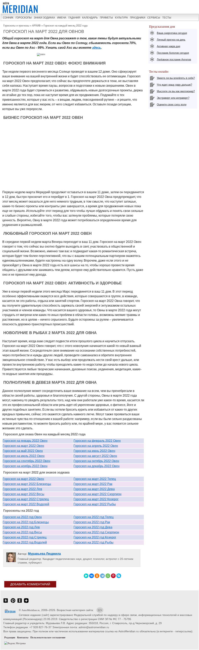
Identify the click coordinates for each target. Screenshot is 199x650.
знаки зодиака (44, 17)
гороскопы (24, 17)
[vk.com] (6, 602)
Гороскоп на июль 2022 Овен (24, 456)
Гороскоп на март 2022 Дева (94, 489)
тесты (166, 17)
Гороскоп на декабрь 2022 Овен (96, 466)
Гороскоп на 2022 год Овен (22, 517)
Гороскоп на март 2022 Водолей (26, 504)
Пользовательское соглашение (47, 637)
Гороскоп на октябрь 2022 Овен (96, 461)
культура (121, 17)
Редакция (9, 637)
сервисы (153, 17)
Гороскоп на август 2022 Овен (95, 456)
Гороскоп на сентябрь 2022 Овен (26, 461)
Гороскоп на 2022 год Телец (93, 517)
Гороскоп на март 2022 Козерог (96, 499)
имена (61, 17)
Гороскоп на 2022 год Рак (91, 522)
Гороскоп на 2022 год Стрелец (24, 537)
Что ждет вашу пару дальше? (174, 84)
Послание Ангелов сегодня (173, 52)
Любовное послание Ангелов (174, 59)
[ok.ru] (20, 602)
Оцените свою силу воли (171, 104)
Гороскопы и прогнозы (16, 25)
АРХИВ (36, 25)
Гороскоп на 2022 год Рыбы (93, 542)
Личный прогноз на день (171, 39)
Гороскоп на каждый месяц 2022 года (65, 25)
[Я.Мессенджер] (86, 575)
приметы (106, 17)
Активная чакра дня (168, 46)
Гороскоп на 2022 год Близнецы (26, 522)
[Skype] (118, 575)
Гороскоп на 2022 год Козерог (94, 537)
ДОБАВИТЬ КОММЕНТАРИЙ (30, 584)
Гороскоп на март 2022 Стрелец (26, 499)
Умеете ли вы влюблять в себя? (176, 78)
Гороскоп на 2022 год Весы (22, 532)
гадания (74, 17)
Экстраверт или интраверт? (173, 97)
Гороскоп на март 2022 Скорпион (97, 494)
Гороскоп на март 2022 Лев (22, 489)
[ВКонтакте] (91, 575)
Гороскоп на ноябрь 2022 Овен (25, 466)
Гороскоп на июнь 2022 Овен (94, 450)
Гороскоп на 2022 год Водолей (25, 542)
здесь (96, 47)
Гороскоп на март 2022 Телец (94, 479)
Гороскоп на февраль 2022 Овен (97, 440)
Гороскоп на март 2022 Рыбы (94, 504)
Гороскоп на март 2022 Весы (23, 494)
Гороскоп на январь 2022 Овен (25, 440)
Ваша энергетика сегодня (172, 33)
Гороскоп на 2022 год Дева (92, 527)
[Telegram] (102, 575)
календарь (90, 17)
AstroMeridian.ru (31, 610)
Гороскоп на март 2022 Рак (92, 484)
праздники (137, 17)
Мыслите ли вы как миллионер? (176, 91)
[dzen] (26, 602)
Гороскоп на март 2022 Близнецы (27, 484)
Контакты (22, 637)
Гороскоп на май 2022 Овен (23, 450)
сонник (8, 17)
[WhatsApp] (108, 575)
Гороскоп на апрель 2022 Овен (95, 445)
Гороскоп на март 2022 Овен (23, 445)
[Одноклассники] (97, 575)
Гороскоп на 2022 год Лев (21, 527)
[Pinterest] (113, 575)
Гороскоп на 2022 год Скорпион (96, 532)
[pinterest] (13, 602)
